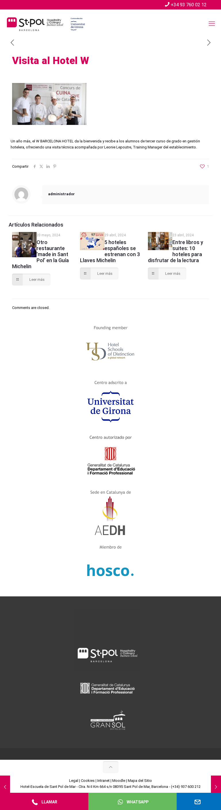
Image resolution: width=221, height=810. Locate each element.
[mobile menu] (212, 24)
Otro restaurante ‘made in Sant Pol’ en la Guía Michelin (40, 254)
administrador (61, 194)
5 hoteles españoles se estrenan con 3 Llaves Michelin (110, 251)
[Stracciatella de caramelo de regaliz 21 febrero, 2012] (216, 787)
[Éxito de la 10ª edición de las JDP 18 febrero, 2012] (5, 787)
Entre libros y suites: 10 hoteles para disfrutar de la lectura (175, 251)
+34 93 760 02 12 (189, 4)
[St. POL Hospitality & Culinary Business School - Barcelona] (46, 23)
